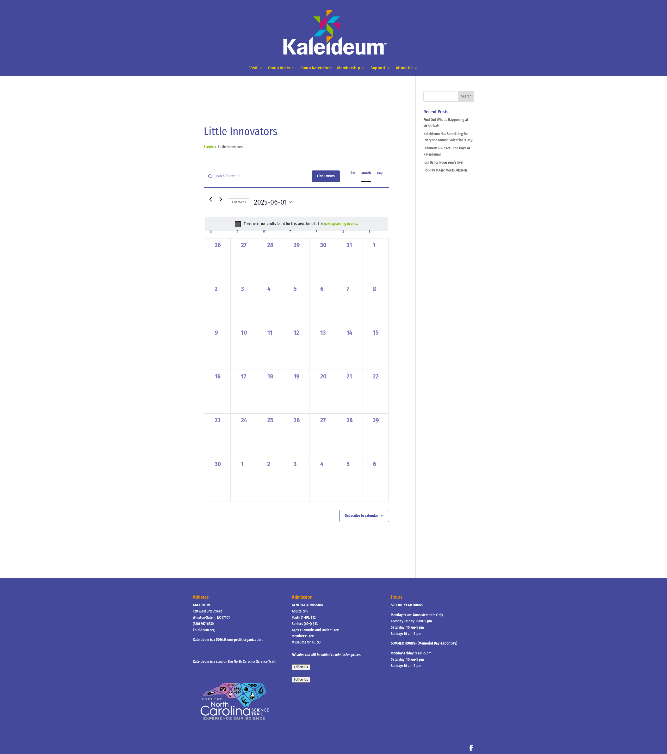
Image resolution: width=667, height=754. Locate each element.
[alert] (296, 224)
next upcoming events (340, 224)
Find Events (326, 176)
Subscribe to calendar (361, 515)
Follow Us (301, 667)
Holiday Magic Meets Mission (445, 170)
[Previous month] (210, 199)
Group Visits (279, 67)
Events (209, 147)
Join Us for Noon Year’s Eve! (443, 162)
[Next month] (221, 199)
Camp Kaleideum (316, 67)
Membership (348, 67)
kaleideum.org (204, 630)
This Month (239, 202)
